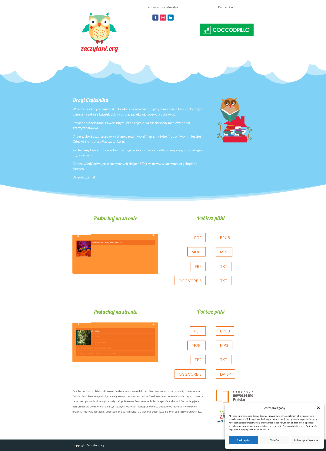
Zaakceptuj (243, 440)
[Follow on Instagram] (163, 18)
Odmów (274, 440)
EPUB (225, 237)
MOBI (196, 252)
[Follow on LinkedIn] (171, 18)
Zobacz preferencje (306, 440)
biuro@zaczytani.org (109, 141)
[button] (318, 408)
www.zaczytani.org (170, 164)
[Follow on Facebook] (155, 18)
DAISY (225, 374)
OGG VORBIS (190, 280)
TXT (223, 266)
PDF (198, 237)
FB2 (198, 266)
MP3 (224, 252)
